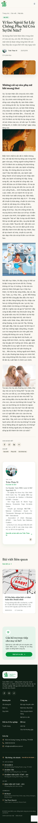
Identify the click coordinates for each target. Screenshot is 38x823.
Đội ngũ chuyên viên (27, 704)
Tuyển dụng (6, 726)
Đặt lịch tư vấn (18, 654)
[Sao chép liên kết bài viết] (19, 445)
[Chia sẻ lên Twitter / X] (9, 445)
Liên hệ (22, 726)
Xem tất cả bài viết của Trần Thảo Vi (18, 534)
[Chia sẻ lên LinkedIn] (14, 445)
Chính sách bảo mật (8, 815)
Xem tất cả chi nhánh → (29, 757)
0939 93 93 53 (10, 743)
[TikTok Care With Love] (14, 693)
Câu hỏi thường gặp (26, 729)
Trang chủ (5, 13)
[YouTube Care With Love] (9, 693)
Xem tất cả (6, 564)
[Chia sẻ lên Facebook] (4, 445)
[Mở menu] (34, 4)
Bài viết (13, 13)
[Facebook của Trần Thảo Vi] (30, 539)
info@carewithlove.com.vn (14, 746)
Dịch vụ (4, 708)
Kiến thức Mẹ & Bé (26, 708)
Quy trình (5, 711)
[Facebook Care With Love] (4, 693)
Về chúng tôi (6, 704)
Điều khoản (19, 815)
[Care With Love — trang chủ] (4, 4)
